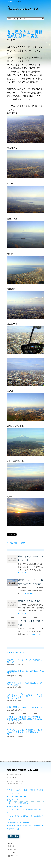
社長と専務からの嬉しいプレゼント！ (24, 707)
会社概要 (11, 846)
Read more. (22, 573)
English (9, 2)
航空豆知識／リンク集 (15, 806)
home (10, 843)
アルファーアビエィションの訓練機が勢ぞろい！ (24, 661)
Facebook (14, 855)
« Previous (12, 543)
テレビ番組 (12, 849)
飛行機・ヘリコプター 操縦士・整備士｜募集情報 (25, 790)
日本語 (18, 2)
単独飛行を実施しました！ (30, 601)
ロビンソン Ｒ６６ (14, 793)
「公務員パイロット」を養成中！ (18, 822)
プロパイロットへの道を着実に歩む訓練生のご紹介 (24, 684)
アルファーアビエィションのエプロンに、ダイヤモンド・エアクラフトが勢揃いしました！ (24, 696)
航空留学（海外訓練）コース (17, 797)
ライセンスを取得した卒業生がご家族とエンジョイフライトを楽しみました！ (24, 732)
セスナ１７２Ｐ (12, 800)
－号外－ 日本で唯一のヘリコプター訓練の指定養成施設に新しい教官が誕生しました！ (24, 719)
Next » (22, 543)
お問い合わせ (13, 836)
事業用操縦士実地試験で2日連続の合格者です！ (25, 672)
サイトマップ (12, 852)
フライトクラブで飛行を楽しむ (18, 803)
